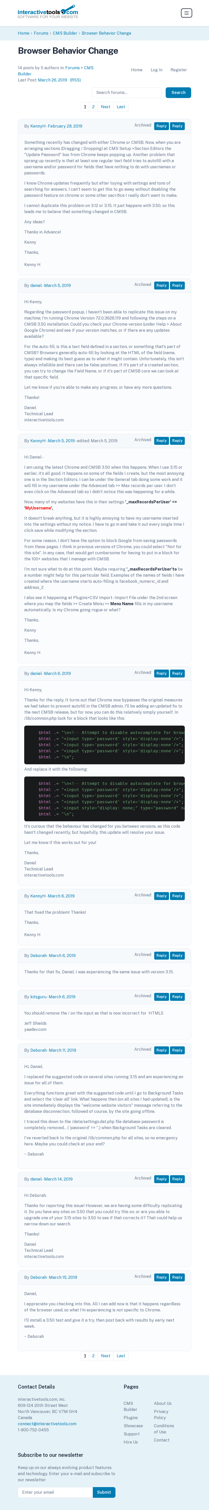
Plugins (131, 1417)
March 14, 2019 (58, 1179)
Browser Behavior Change (106, 33)
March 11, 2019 (62, 1050)
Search (179, 92)
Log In (156, 69)
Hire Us (131, 1442)
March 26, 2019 (52, 80)
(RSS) (75, 80)
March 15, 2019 (63, 1277)
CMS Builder (65, 33)
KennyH (38, 126)
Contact (161, 1440)
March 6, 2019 (57, 673)
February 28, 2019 (65, 126)
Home (23, 33)
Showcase (133, 1425)
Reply (161, 126)
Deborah (38, 955)
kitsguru (38, 996)
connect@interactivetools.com (47, 1423)
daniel (36, 285)
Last (121, 106)
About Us (163, 1403)
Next (105, 106)
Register (179, 69)
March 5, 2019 (57, 285)
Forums (41, 33)
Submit (104, 1492)
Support (132, 1434)
